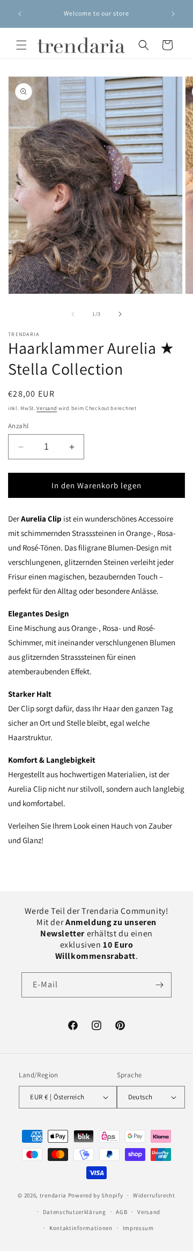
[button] (21, 45)
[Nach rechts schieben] (120, 314)
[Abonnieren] (159, 984)
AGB (121, 1212)
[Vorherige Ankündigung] (20, 14)
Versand (46, 408)
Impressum (138, 1228)
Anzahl (18, 425)
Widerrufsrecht (154, 1195)
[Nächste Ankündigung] (173, 14)
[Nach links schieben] (73, 314)
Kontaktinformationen (81, 1228)
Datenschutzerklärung (74, 1212)
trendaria (53, 1195)
